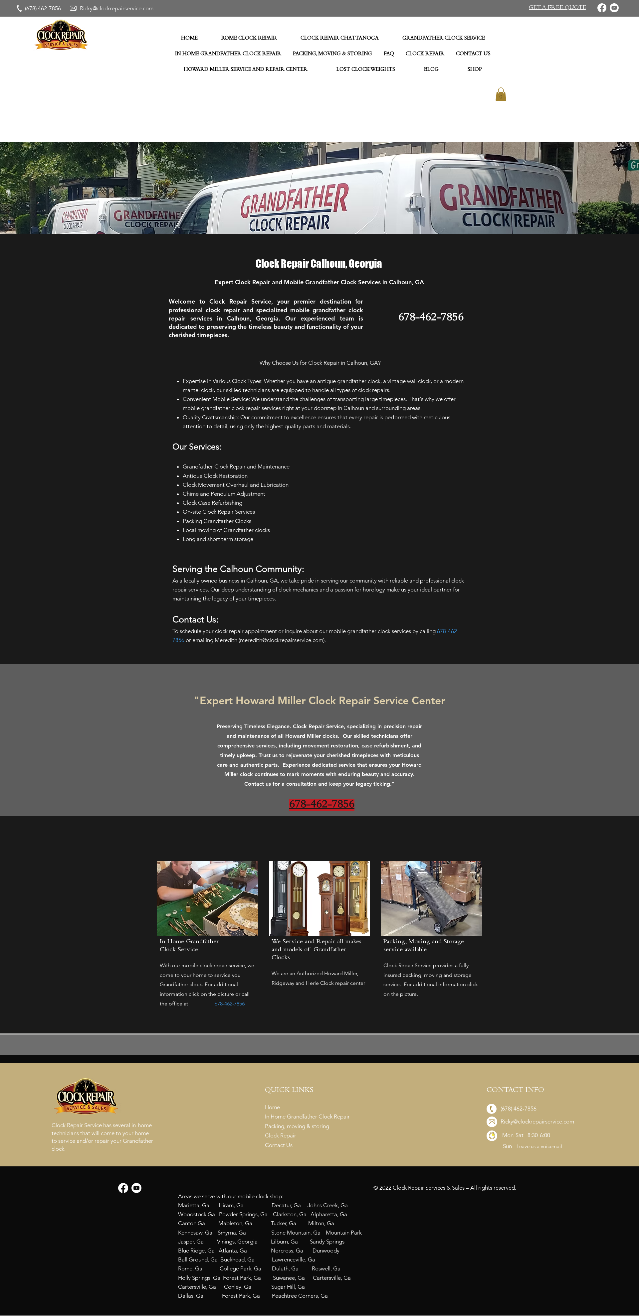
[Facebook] (601, 7)
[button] (557, 8)
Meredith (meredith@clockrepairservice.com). (270, 640)
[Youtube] (614, 7)
